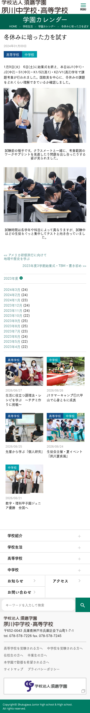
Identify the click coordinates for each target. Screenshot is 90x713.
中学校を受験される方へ (65, 647)
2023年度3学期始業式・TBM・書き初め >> (54, 265)
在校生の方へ (13, 654)
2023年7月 (12, 330)
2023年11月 (13, 310)
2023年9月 (12, 320)
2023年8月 (12, 325)
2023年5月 (12, 341)
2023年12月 (13, 305)
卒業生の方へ (37, 654)
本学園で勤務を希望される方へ (26, 661)
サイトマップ (13, 668)
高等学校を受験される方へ (23, 647)
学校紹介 (15, 535)
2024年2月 (12, 294)
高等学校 (15, 558)
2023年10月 (13, 315)
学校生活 (15, 547)
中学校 (13, 569)
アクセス (60, 580)
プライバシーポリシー (44, 668)
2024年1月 (12, 299)
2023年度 (11, 278)
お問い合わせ (20, 592)
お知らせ (16, 580)
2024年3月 (12, 289)
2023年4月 (12, 346)
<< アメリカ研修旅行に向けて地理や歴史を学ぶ (25, 256)
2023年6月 (12, 336)
